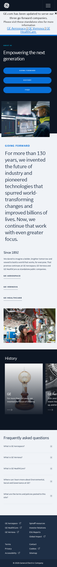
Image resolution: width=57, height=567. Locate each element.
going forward (27, 70)
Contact (33, 544)
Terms (8, 544)
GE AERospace (12, 276)
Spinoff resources (37, 523)
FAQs (27, 90)
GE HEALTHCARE (13, 298)
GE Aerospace (16, 28)
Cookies (34, 549)
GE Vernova (36, 28)
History (27, 80)
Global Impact (37, 537)
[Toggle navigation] (48, 5)
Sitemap (33, 553)
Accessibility (12, 553)
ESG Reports (35, 532)
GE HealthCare (35, 30)
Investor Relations (37, 528)
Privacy (8, 549)
